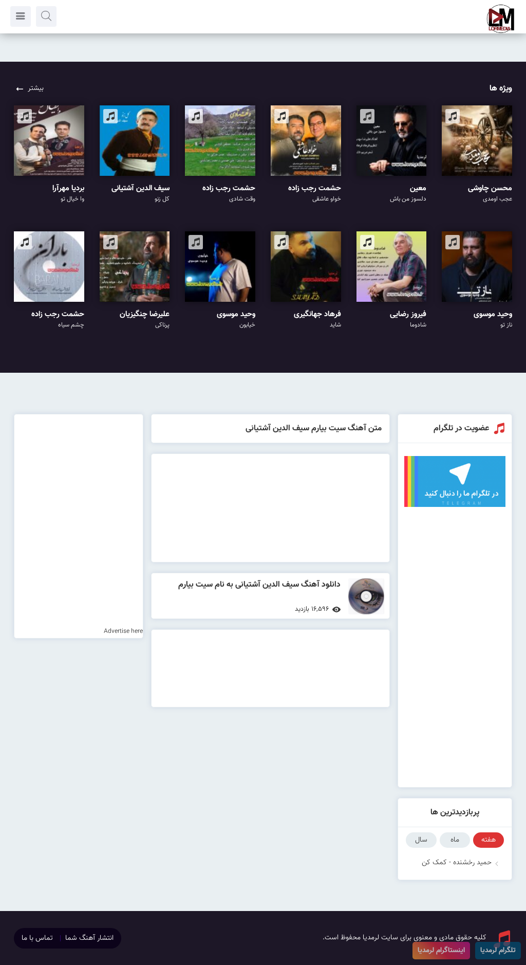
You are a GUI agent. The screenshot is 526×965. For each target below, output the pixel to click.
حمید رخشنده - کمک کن (457, 862)
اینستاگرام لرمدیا (441, 950)
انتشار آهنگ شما (89, 938)
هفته (488, 840)
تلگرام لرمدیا (498, 950)
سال (421, 840)
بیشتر (36, 88)
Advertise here (123, 631)
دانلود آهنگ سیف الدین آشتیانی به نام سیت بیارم (259, 584)
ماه (454, 840)
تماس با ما (37, 938)
